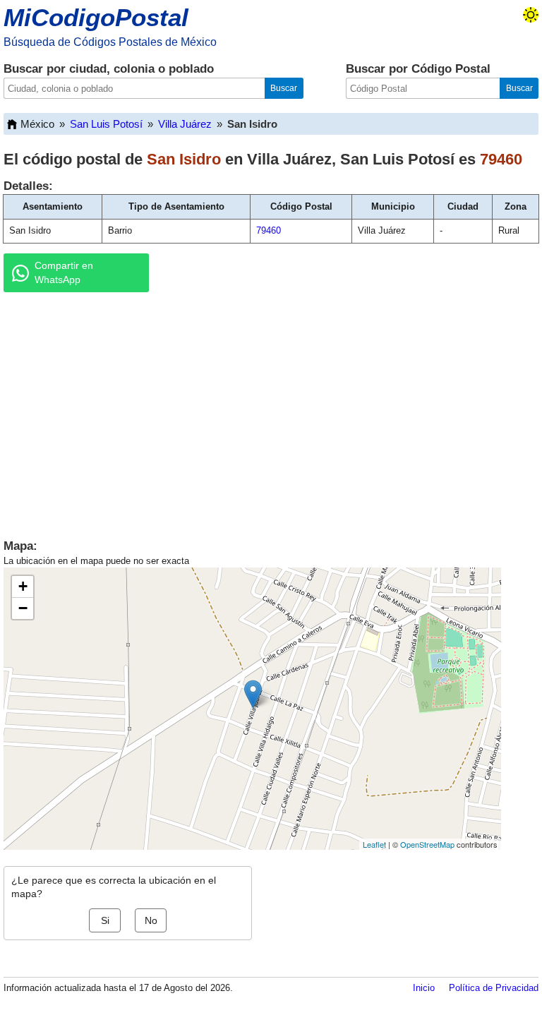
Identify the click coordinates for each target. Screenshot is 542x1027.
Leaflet (374, 844)
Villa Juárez (185, 124)
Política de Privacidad (493, 988)
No (151, 920)
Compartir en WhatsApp (64, 272)
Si (105, 920)
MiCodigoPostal (96, 17)
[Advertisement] (271, 412)
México (37, 124)
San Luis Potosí (106, 124)
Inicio (424, 988)
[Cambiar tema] (530, 15)
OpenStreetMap (427, 844)
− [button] (23, 608)
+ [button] (23, 586)
